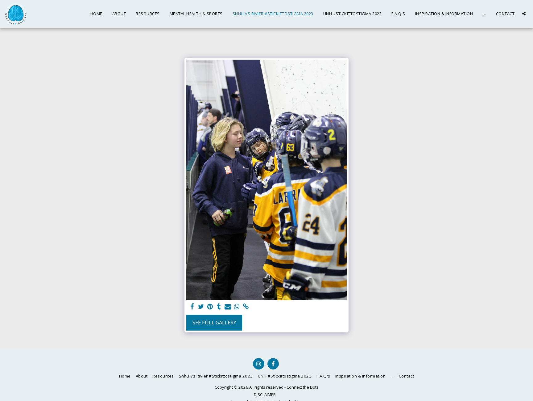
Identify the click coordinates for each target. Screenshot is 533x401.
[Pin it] (210, 306)
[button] (524, 14)
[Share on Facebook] (192, 306)
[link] (245, 306)
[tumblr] (219, 306)
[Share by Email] (228, 306)
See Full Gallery (214, 322)
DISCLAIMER (265, 394)
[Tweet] (201, 306)
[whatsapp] (236, 306)
